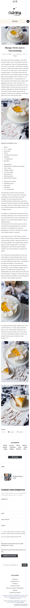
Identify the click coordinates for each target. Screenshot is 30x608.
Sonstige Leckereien (15, 592)
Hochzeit (5, 447)
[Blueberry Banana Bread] (7, 477)
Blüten (5, 445)
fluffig (18, 445)
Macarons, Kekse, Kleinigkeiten (15, 588)
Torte (24, 449)
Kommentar (4, 499)
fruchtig (24, 445)
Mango (5, 449)
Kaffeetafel (13, 447)
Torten (15, 56)
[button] (15, 21)
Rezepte (15, 590)
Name (3, 513)
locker (25, 447)
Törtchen (18, 449)
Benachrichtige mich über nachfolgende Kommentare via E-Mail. (12, 544)
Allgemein (15, 579)
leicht (19, 447)
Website (3, 525)
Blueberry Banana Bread (18, 477)
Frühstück (15, 583)
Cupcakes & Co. (15, 581)
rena (10, 54)
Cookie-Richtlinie (20, 602)
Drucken (16, 457)
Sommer (11, 449)
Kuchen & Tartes (15, 585)
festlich (11, 445)
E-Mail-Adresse (5, 519)
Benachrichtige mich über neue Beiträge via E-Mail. (13, 550)
